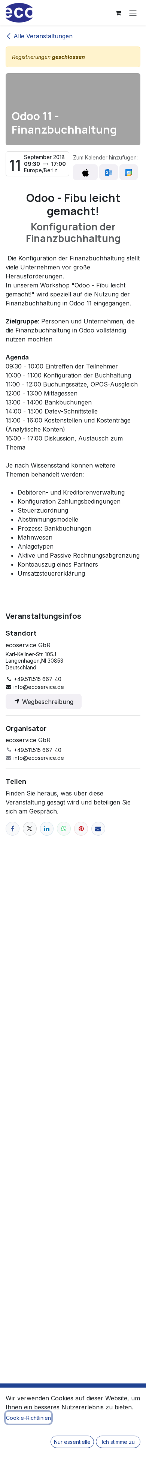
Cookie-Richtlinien (28, 1418)
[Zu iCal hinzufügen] (85, 172)
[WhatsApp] (64, 829)
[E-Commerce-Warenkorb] (117, 12)
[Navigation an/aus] (132, 13)
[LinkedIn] (47, 829)
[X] (30, 829)
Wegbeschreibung (46, 701)
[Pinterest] (81, 829)
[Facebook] (12, 829)
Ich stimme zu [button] (118, 1442)
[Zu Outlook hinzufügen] (108, 172)
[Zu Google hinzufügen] (128, 172)
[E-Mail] (98, 829)
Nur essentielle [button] (72, 1442)
